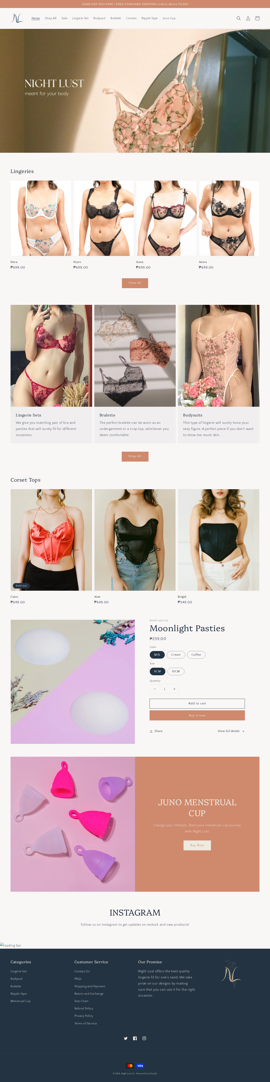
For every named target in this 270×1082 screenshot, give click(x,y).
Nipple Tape (19, 994)
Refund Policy (83, 1008)
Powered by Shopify (146, 1074)
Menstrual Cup (21, 1001)
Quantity (155, 680)
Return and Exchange (89, 994)
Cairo (14, 596)
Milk (157, 654)
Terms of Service (85, 1023)
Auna (139, 261)
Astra (203, 261)
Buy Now (197, 845)
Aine (97, 596)
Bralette (16, 986)
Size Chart (81, 1001)
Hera (14, 261)
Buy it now (197, 715)
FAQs (78, 979)
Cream (176, 654)
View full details (229, 731)
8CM (157, 671)
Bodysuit (17, 979)
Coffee (196, 654)
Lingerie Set (19, 971)
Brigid (182, 596)
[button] (238, 18)
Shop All (135, 456)
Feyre (77, 261)
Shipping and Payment (89, 986)
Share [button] (159, 731)
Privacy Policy (83, 1016)
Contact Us (82, 971)
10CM (176, 671)
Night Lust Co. (128, 1074)
